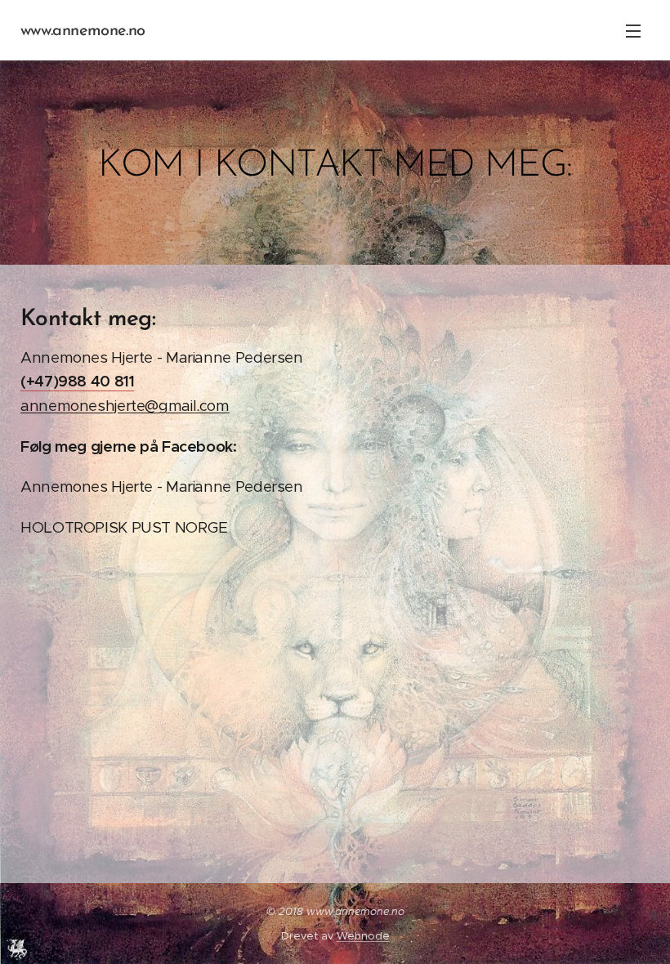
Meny (633, 30)
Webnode (363, 936)
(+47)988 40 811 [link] (77, 381)
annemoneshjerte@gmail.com (125, 405)
